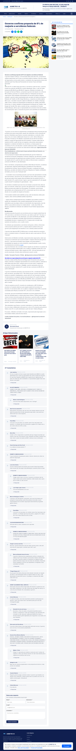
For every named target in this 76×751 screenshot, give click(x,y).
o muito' (22, 245)
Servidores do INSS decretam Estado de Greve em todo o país (10, 353)
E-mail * (8, 705)
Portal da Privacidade (36, 747)
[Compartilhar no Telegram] (21, 32)
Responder (13, 382)
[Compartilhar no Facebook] (12, 32)
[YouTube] (70, 1)
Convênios (33, 13)
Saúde (26, 13)
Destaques (9, 16)
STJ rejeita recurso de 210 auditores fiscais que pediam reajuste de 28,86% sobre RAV (26, 353)
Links (64, 13)
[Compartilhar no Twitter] (15, 32)
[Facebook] (66, 1)
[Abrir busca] (71, 13)
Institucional (12, 13)
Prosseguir (67, 746)
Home (5, 13)
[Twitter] (68, 1)
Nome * (8, 699)
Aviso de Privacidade (23, 747)
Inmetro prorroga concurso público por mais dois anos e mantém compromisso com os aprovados (40, 354)
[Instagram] (72, 1)
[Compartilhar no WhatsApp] (18, 32)
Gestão (19, 13)
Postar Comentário (12, 721)
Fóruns (41, 13)
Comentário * (9, 710)
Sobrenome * (29, 699)
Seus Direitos (49, 13)
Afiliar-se (58, 13)
